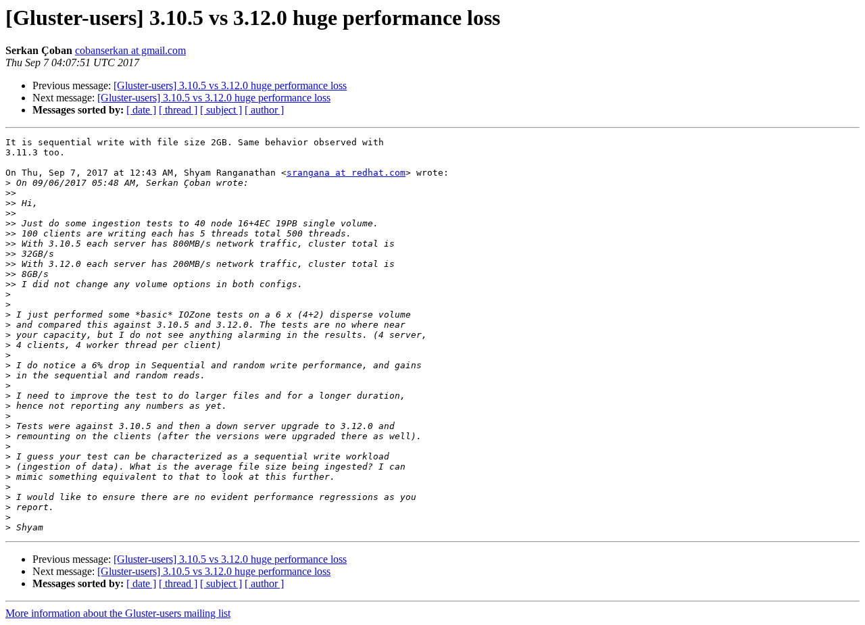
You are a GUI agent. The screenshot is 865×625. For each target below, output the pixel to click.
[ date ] (141, 110)
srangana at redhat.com (346, 173)
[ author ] (264, 110)
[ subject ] (221, 110)
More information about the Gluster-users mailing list (117, 613)
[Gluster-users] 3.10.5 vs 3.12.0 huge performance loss (230, 85)
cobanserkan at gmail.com (130, 50)
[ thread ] (178, 110)
